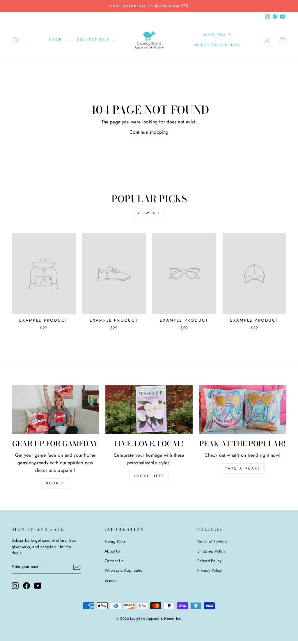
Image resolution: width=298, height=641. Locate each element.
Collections (94, 40)
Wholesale (217, 35)
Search (110, 580)
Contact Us (113, 561)
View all (149, 213)
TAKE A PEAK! (242, 468)
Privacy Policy (209, 570)
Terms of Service (212, 541)
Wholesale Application (124, 570)
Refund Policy (209, 561)
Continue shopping (149, 132)
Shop (56, 40)
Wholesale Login (217, 45)
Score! (55, 483)
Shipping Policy (211, 551)
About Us (112, 551)
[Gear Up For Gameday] (55, 409)
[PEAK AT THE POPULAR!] (242, 409)
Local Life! (149, 476)
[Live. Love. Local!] (149, 409)
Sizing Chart (115, 541)
